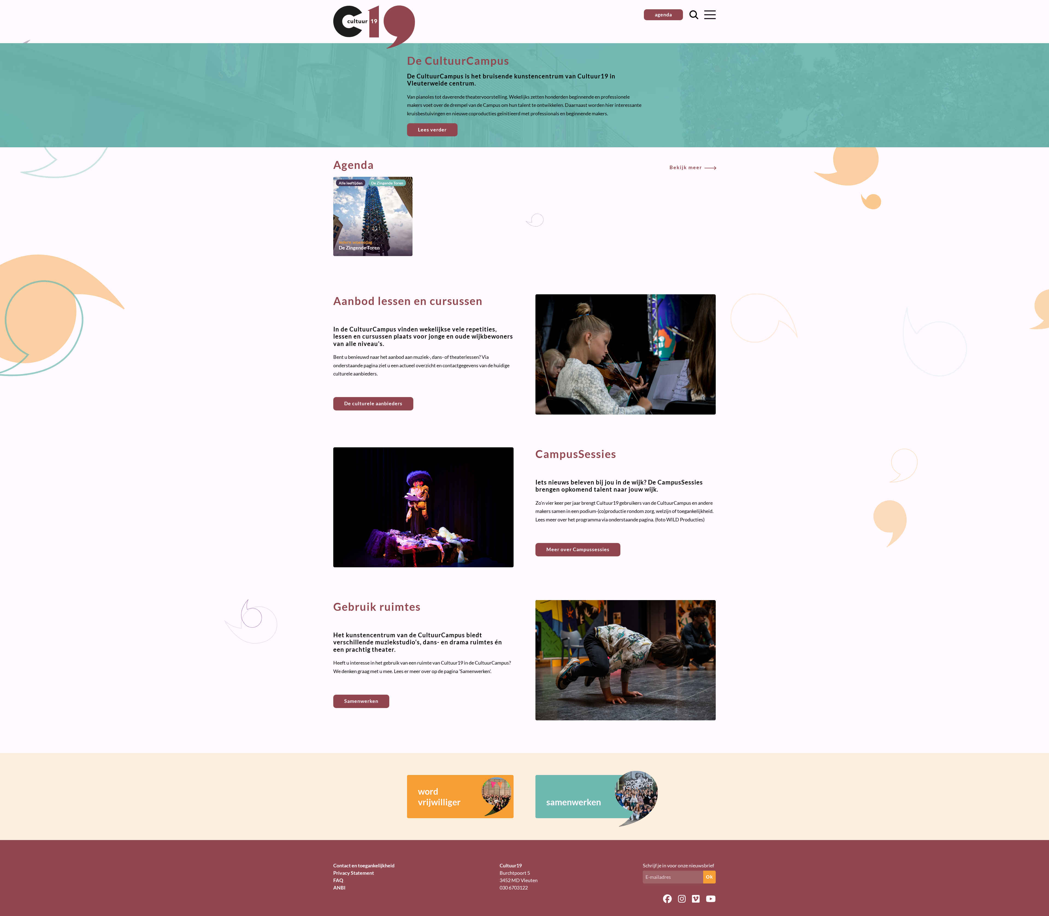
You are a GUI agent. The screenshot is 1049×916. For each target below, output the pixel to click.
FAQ (338, 880)
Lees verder (432, 130)
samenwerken (573, 802)
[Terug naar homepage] (374, 47)
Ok (709, 877)
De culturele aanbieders (373, 403)
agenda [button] (663, 14)
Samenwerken (361, 701)
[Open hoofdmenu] (710, 14)
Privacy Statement (353, 873)
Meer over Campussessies (577, 549)
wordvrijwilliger (439, 796)
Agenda (517, 164)
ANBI (339, 888)
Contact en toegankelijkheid (363, 865)
